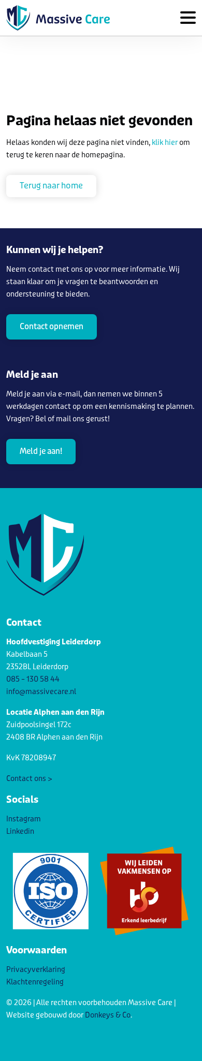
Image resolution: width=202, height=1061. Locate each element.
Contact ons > (29, 779)
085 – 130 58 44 (33, 679)
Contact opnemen (51, 326)
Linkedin (20, 831)
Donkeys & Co (108, 1015)
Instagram (23, 819)
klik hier (165, 143)
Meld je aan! (41, 451)
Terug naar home (51, 185)
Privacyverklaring (35, 970)
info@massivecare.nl (41, 692)
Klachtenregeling (35, 982)
